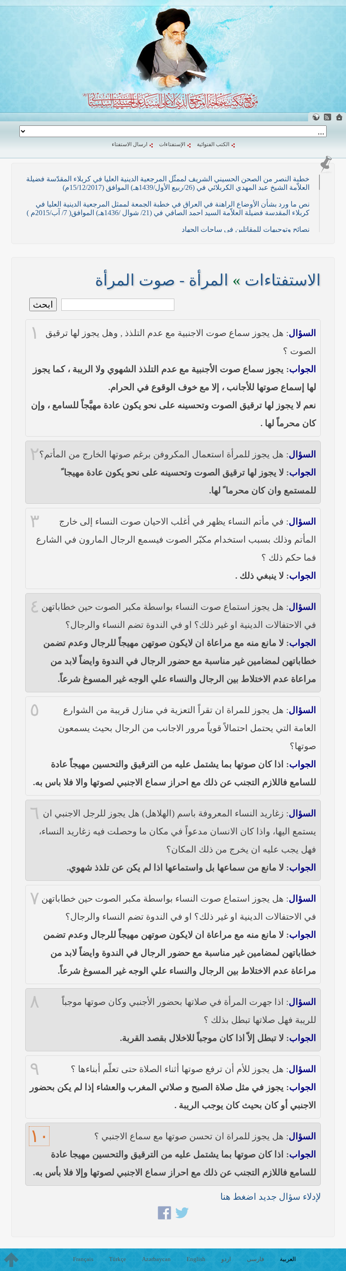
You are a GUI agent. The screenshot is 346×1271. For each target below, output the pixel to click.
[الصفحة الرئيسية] (339, 117)
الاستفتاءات (283, 280)
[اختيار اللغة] (315, 117)
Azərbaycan (156, 1259)
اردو (226, 1259)
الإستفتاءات (172, 144)
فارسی (255, 1259)
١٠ (39, 1136)
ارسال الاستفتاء (129, 144)
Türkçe (117, 1259)
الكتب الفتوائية (213, 144)
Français (83, 1259)
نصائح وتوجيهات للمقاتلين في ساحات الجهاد (246, 229)
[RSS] (327, 117)
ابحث (43, 304)
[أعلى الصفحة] (11, 1260)
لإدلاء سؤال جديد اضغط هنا (270, 1197)
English (196, 1259)
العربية (288, 1259)
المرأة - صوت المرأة (161, 280)
